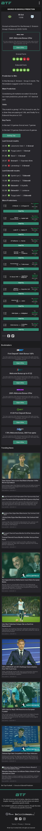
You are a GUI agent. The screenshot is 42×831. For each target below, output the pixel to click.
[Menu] (38, 3)
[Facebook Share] (8, 336)
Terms (14, 824)
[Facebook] (16, 819)
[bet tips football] (6, 3)
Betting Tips (11, 135)
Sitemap (27, 824)
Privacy (20, 824)
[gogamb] (25, 815)
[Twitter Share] (12, 336)
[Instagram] (24, 819)
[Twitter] (20, 819)
